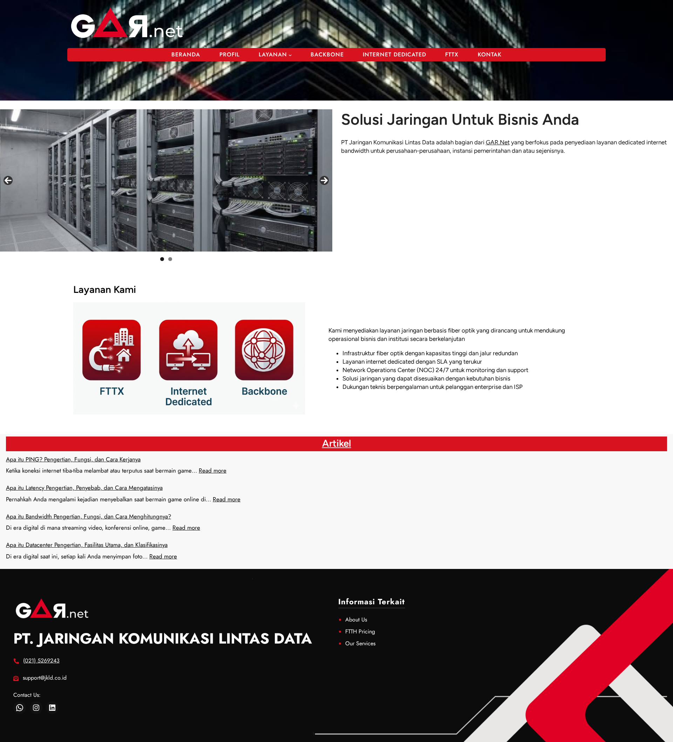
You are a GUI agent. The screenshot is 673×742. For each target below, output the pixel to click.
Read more (212, 470)
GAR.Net (498, 142)
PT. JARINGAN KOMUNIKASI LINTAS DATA (162, 638)
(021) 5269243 (41, 661)
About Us (356, 620)
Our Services (360, 643)
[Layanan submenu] (290, 55)
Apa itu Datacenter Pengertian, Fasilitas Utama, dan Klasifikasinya (87, 545)
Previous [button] (8, 180)
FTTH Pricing (360, 631)
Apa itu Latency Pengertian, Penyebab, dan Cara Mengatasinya (84, 487)
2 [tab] (170, 259)
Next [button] (324, 180)
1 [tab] (162, 259)
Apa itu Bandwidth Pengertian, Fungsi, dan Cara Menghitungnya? (88, 516)
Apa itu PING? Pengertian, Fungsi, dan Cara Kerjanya (73, 459)
